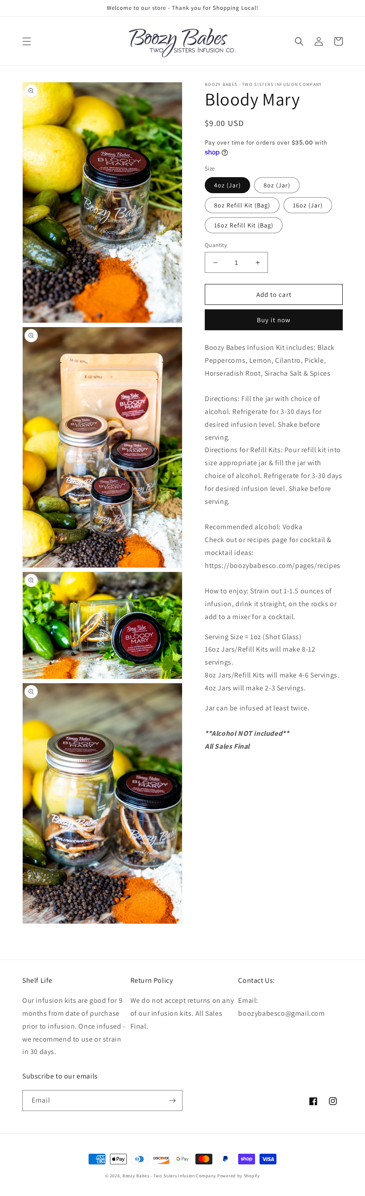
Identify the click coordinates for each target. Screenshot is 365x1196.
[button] (26, 41)
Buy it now (274, 320)
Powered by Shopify (238, 1176)
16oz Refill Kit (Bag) (243, 225)
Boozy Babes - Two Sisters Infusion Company (169, 1176)
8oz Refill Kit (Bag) (242, 205)
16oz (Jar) (308, 205)
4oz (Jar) (227, 185)
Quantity (216, 245)
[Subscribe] (172, 1100)
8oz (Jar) (277, 185)
